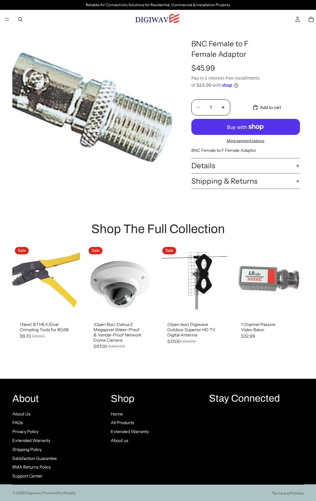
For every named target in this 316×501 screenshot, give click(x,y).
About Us (21, 414)
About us (119, 440)
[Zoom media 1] (92, 109)
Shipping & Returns (224, 181)
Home (117, 414)
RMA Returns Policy (31, 467)
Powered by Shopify (59, 493)
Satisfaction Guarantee (34, 458)
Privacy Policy (25, 431)
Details (203, 165)
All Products (122, 422)
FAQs (17, 422)
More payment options (245, 141)
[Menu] (7, 19)
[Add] (72, 305)
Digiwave (33, 493)
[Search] (20, 19)
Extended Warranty (31, 440)
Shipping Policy (27, 449)
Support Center (27, 476)
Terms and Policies (288, 493)
